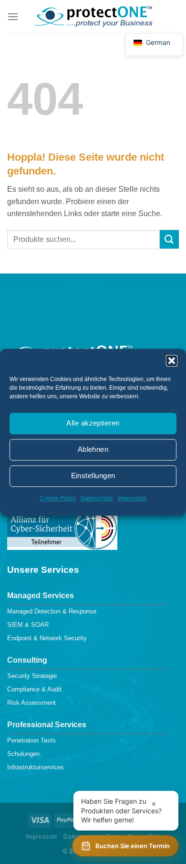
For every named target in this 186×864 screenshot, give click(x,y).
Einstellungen (93, 475)
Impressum (132, 498)
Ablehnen (93, 449)
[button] (171, 360)
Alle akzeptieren (92, 423)
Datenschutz (97, 498)
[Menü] (13, 16)
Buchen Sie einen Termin (132, 846)
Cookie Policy (58, 498)
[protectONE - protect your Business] (93, 16)
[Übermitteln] (169, 239)
